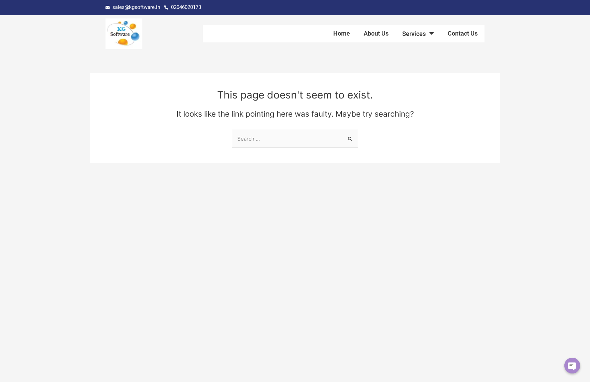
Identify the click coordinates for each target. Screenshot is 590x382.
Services (414, 33)
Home (341, 33)
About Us (376, 33)
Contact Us (463, 33)
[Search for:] (295, 138)
